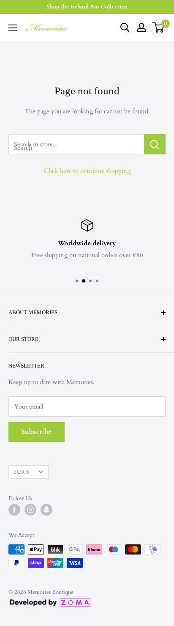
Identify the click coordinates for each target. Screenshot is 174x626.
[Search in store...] (155, 144)
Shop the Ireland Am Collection (87, 7)
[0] (158, 27)
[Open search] (125, 27)
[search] (76, 144)
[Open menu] (12, 28)
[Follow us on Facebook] (14, 510)
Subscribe (36, 432)
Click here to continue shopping (87, 171)
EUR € (21, 472)
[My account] (141, 27)
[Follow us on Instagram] (30, 510)
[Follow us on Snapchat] (46, 510)
